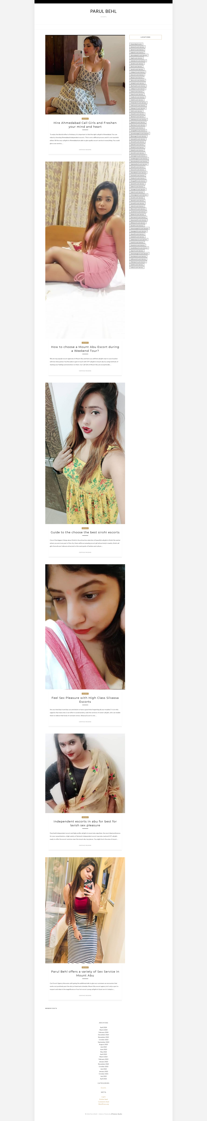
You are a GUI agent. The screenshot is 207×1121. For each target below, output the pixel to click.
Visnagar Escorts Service (138, 189)
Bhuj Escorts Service (137, 77)
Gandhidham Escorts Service (139, 248)
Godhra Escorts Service (137, 97)
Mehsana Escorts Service (138, 105)
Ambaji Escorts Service (137, 83)
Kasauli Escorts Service (137, 203)
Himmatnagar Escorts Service (139, 253)
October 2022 (103, 1066)
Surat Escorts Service (137, 69)
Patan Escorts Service (137, 94)
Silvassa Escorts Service (137, 80)
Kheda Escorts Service (137, 147)
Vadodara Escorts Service (138, 61)
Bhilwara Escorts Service (138, 223)
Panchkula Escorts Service (138, 256)
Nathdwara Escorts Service (138, 119)
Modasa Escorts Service (138, 178)
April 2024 (103, 1027)
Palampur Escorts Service (138, 262)
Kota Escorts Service (137, 91)
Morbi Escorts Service (137, 128)
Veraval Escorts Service (137, 142)
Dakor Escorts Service (137, 186)
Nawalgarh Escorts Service (138, 231)
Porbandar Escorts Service (138, 103)
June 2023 (103, 1049)
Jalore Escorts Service (137, 206)
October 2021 (103, 1074)
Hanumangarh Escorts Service (139, 228)
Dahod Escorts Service (137, 144)
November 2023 (103, 1037)
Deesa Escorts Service (137, 75)
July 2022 (103, 1069)
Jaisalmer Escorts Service (138, 211)
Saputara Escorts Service (138, 122)
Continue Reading (85, 149)
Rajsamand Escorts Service (138, 220)
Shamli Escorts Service (137, 200)
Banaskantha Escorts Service (139, 161)
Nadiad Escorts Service (137, 237)
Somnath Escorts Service (138, 139)
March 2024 (103, 1030)
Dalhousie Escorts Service (138, 259)
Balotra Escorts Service (137, 214)
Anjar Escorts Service (137, 251)
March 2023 (103, 1057)
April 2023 (103, 1054)
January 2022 (103, 1071)
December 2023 (103, 1035)
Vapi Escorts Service (136, 58)
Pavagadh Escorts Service (138, 181)
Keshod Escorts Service (137, 175)
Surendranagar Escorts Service (140, 133)
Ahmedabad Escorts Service (139, 55)
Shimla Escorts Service (137, 116)
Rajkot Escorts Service (137, 52)
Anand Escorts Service (137, 234)
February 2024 (103, 1032)
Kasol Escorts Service (137, 198)
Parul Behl (103, 11)
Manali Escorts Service (137, 114)
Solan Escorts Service (137, 192)
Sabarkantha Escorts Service (139, 164)
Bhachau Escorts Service (138, 125)
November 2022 (103, 1064)
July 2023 (103, 1047)
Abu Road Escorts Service (138, 86)
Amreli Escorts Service (137, 153)
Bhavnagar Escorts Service (138, 136)
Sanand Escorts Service (137, 184)
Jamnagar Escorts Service (138, 156)
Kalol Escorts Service (137, 264)
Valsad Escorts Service (137, 167)
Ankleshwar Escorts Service (139, 239)
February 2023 (103, 1059)
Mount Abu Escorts (136, 44)
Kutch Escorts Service (137, 242)
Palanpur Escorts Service (138, 108)
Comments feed (103, 1102)
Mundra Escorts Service (138, 245)
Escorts (85, 118)
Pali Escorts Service (136, 111)
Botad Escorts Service (137, 150)
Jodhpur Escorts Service (138, 89)
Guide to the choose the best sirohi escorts (85, 532)
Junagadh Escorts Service (138, 130)
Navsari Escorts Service (137, 170)
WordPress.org (103, 1104)
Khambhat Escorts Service (138, 172)
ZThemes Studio (116, 1114)
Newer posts (51, 1008)
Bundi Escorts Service (137, 225)
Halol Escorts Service (137, 100)
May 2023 (103, 1052)
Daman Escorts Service (137, 47)
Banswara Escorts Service (138, 217)
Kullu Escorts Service (137, 267)
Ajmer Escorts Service (137, 50)
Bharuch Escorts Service (138, 209)
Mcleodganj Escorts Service (139, 195)
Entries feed (103, 1099)
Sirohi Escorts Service (137, 63)
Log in (104, 1097)
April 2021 (103, 1079)
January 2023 (103, 1062)
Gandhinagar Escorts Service (139, 158)
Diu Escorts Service (136, 66)
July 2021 (103, 1076)
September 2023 (103, 1042)
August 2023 (103, 1044)
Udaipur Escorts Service (138, 72)
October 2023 (103, 1039)
